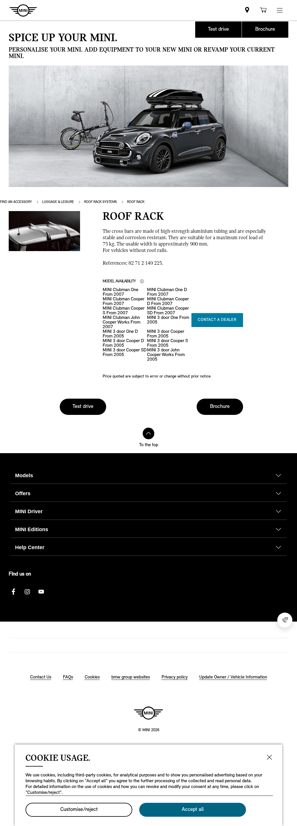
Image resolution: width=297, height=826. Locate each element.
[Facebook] (13, 591)
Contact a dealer (217, 320)
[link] (247, 10)
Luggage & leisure (58, 202)
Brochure (265, 29)
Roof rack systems (100, 202)
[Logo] (148, 713)
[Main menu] (279, 10)
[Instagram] (27, 591)
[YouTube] (41, 591)
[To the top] (148, 433)
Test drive (218, 29)
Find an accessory (16, 202)
